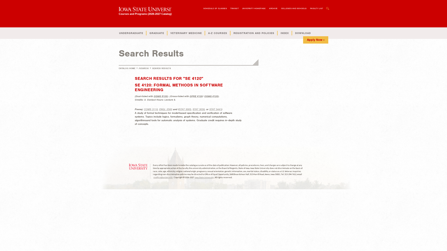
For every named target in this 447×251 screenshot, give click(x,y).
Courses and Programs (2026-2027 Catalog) (145, 13)
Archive (273, 8)
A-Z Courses (217, 33)
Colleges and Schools (294, 8)
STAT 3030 (199, 109)
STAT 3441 (215, 109)
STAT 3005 (185, 109)
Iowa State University (204, 177)
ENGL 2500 (165, 109)
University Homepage (254, 8)
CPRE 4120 (196, 96)
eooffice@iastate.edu (163, 177)
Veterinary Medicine (186, 33)
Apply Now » (316, 40)
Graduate (156, 33)
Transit (234, 8)
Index (285, 33)
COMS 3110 (151, 109)
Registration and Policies (253, 33)
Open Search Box (327, 6)
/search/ (144, 68)
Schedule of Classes (215, 8)
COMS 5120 (160, 96)
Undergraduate (131, 33)
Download (303, 33)
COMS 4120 (211, 96)
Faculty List (316, 8)
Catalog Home (127, 68)
